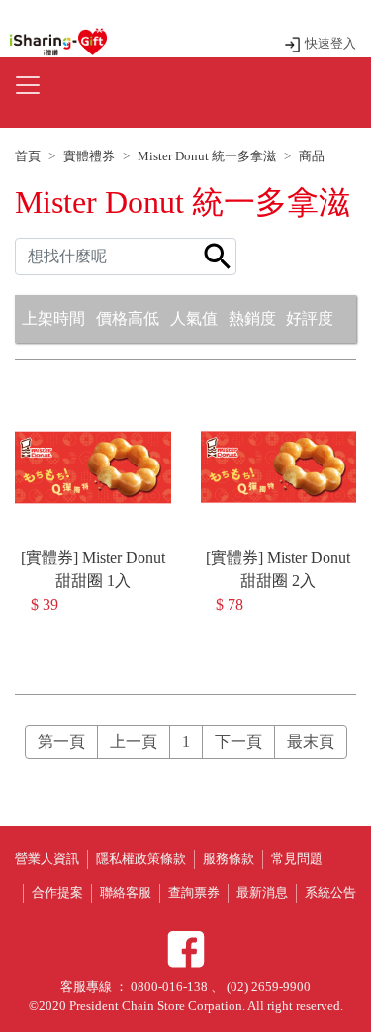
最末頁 (310, 741)
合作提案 (57, 893)
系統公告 (330, 893)
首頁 (28, 156)
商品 (312, 156)
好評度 (309, 318)
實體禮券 (89, 156)
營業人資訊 (47, 859)
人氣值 (194, 318)
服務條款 (228, 859)
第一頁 (61, 741)
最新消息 (262, 893)
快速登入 (329, 44)
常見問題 (297, 859)
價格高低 (127, 318)
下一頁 (238, 741)
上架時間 (53, 318)
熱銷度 (252, 318)
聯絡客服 (125, 893)
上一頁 (133, 741)
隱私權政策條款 (141, 859)
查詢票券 (194, 893)
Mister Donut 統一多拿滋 (207, 156)
